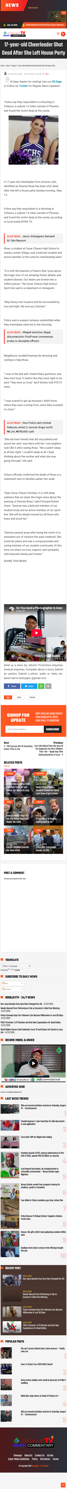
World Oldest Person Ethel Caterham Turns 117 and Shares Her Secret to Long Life (18, 789)
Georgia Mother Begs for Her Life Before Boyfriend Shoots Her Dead (17, 819)
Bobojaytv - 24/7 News (40, 1466)
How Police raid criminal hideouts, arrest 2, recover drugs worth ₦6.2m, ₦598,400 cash (30, 427)
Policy (35, 1459)
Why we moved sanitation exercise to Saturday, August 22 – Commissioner (43, 1107)
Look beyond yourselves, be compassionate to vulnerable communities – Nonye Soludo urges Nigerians (40, 1172)
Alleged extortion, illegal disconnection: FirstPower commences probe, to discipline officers (30, 336)
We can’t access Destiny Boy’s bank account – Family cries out (43, 1350)
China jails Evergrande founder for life (46, 849)
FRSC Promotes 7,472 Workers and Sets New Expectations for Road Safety (30, 1023)
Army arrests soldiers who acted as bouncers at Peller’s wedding (43, 1381)
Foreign (32, 697)
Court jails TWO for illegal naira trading (36, 1137)
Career (56, 1459)
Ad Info (50, 1455)
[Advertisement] (35, 92)
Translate (17, 970)
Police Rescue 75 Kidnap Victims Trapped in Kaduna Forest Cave (41, 1217)
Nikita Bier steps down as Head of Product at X (39, 1396)
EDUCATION (40, 773)
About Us (28, 1455)
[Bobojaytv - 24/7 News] (33, 1449)
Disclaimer (45, 1459)
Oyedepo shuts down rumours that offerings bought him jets (42, 1249)
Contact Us (40, 1455)
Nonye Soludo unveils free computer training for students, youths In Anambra (40, 1186)
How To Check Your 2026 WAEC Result (37, 1364)
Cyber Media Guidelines (18, 1459)
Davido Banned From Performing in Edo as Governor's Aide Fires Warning (30, 1008)
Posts (6, 983)
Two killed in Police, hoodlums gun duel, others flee (42, 1200)
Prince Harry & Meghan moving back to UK (46, 820)
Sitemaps (18, 1455)
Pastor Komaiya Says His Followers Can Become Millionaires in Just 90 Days (32, 1015)
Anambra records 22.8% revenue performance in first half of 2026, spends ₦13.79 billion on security (42, 1154)
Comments (7, 989)
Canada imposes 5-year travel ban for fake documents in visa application (43, 1122)
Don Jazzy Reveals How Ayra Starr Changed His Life (21, 1004)
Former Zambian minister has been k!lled (17, 849)
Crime (19, 697)
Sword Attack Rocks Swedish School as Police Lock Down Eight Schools (47, 790)
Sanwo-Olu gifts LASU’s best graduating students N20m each (43, 1233)
